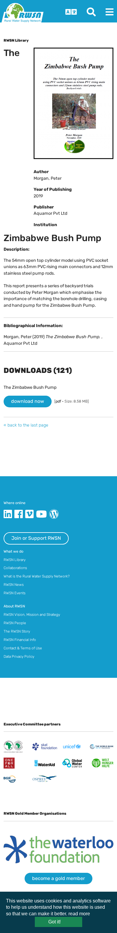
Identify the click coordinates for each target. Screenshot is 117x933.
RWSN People (15, 623)
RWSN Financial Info (20, 640)
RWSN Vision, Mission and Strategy (32, 615)
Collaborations (15, 568)
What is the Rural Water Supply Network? (37, 576)
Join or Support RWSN (36, 538)
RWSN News (14, 585)
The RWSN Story (17, 631)
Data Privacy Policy (19, 656)
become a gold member (58, 878)
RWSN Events (15, 593)
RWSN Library (15, 560)
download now (27, 401)
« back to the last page (26, 425)
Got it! (54, 921)
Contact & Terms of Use (23, 648)
